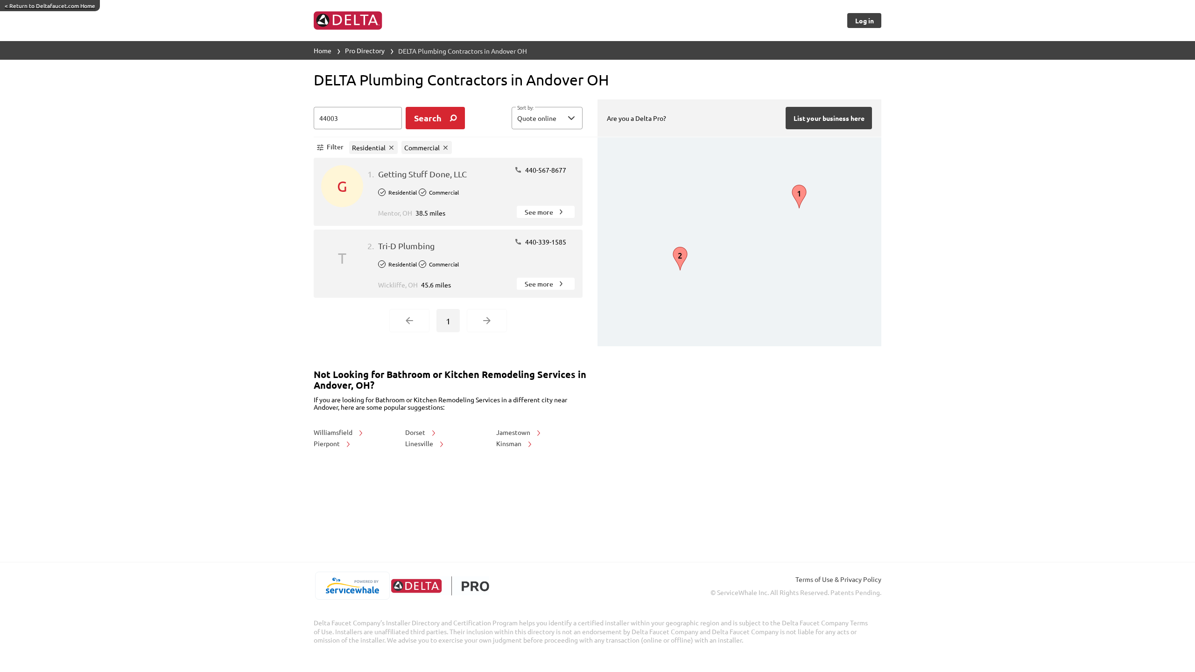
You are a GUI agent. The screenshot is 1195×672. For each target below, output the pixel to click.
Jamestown (514, 432)
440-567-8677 (545, 170)
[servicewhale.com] (352, 586)
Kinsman (509, 443)
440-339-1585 (545, 242)
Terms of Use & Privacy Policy (838, 579)
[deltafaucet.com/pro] (440, 585)
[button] (547, 118)
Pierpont (327, 443)
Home (322, 50)
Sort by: (525, 108)
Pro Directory (365, 50)
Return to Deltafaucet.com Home (50, 5)
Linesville (420, 443)
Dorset (416, 432)
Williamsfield (334, 432)
